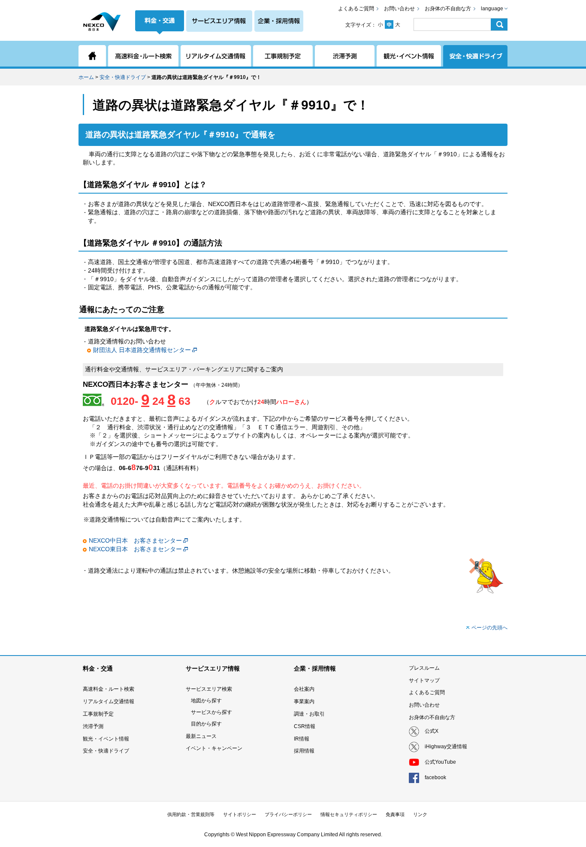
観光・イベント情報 (106, 739)
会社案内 (304, 689)
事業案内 (304, 701)
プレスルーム (424, 668)
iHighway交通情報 (446, 747)
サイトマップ (424, 680)
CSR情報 (304, 726)
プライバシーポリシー (288, 814)
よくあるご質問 (356, 9)
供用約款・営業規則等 (190, 814)
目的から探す (206, 724)
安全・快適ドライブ (123, 77)
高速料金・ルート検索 (108, 689)
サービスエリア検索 (209, 689)
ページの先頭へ (489, 628)
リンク (420, 814)
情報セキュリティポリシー (348, 814)
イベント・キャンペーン (214, 748)
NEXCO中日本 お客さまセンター (135, 540)
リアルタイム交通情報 (108, 701)
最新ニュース (201, 736)
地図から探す (206, 701)
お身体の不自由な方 (448, 9)
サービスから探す (211, 712)
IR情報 (301, 739)
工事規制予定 (98, 714)
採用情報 (304, 751)
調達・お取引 (309, 714)
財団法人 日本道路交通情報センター (142, 349)
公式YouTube (440, 762)
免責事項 (395, 814)
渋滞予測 (93, 726)
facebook (435, 777)
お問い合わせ (399, 9)
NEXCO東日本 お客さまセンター (135, 549)
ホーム (86, 77)
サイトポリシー (239, 814)
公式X (431, 731)
